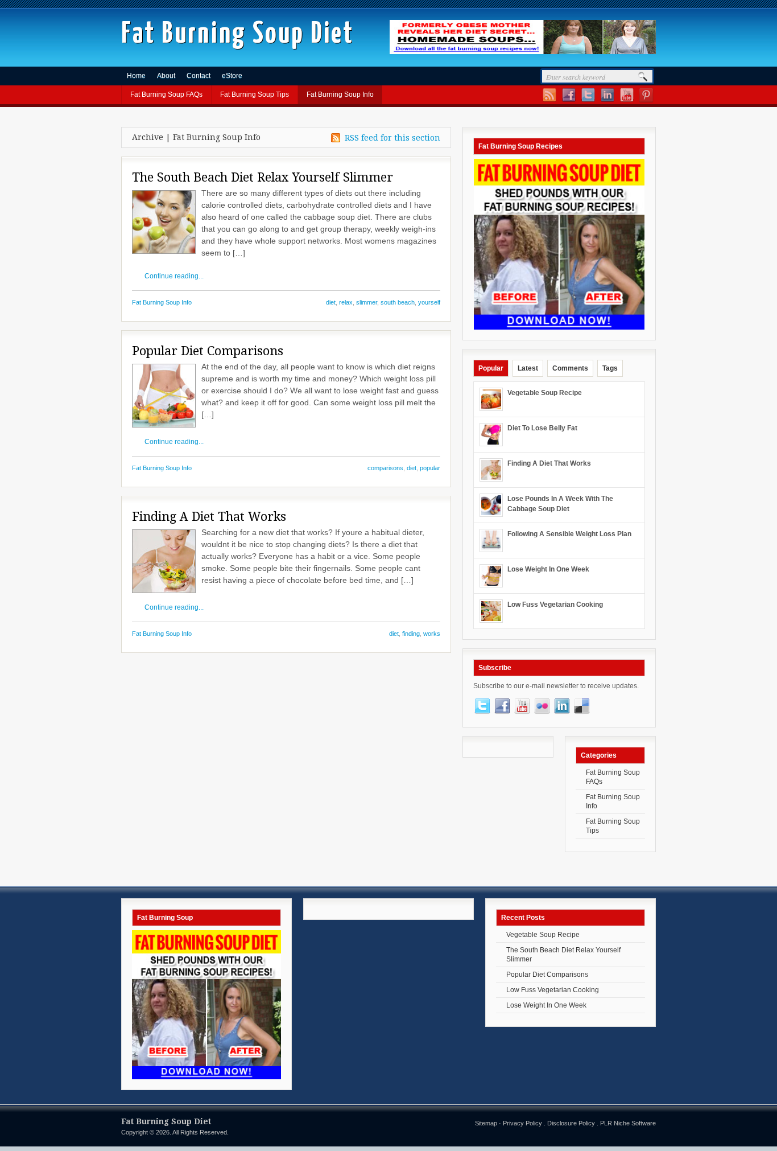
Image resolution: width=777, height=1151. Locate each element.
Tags (610, 368)
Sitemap (486, 1123)
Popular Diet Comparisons (207, 351)
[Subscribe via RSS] (548, 101)
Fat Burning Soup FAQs (166, 94)
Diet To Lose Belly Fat (542, 428)
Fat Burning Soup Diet (237, 34)
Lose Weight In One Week (548, 569)
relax (346, 302)
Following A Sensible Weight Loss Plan (569, 534)
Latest (528, 368)
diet (331, 302)
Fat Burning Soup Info (340, 94)
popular (430, 467)
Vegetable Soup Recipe (544, 393)
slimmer (366, 302)
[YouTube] (626, 101)
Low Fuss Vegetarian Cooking (555, 605)
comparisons (385, 467)
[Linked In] (606, 101)
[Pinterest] (645, 101)
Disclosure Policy (571, 1123)
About (166, 76)
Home (136, 76)
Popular (490, 368)
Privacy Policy (522, 1123)
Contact (198, 76)
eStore (232, 76)
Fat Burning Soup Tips (254, 94)
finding (411, 633)
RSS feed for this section (392, 137)
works (431, 633)
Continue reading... (174, 276)
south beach (398, 302)
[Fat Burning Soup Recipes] (523, 52)
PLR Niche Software (628, 1123)
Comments (570, 368)
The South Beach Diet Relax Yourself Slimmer (262, 177)
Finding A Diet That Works (209, 516)
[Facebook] (568, 101)
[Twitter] (587, 101)
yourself (429, 302)
